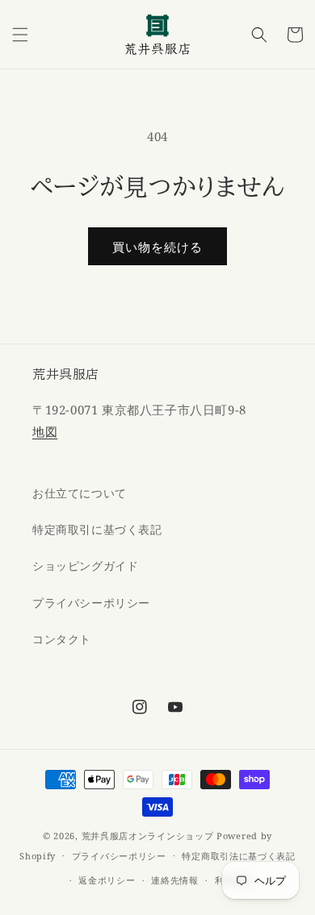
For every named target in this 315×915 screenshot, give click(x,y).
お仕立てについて (79, 493)
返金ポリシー (106, 880)
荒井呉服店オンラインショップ (148, 836)
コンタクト (61, 639)
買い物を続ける (157, 247)
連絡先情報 (175, 880)
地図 (44, 431)
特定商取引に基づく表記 (97, 529)
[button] (20, 34)
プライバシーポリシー (91, 602)
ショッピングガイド (85, 565)
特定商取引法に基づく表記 (238, 856)
